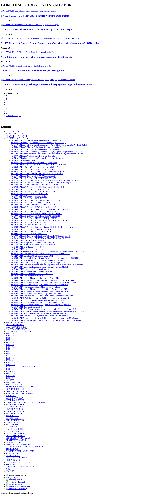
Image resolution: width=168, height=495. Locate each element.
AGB (8, 469)
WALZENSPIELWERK (15, 436)
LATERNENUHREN (14, 398)
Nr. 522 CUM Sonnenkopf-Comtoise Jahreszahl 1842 (32, 256)
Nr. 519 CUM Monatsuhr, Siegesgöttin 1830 (28, 249)
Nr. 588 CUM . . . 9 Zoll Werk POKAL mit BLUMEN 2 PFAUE (36, 214)
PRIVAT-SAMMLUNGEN (17, 458)
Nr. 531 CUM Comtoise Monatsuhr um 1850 (28, 276)
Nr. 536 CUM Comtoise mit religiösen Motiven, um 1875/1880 (35, 287)
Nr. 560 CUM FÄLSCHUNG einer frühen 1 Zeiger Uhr (33, 156)
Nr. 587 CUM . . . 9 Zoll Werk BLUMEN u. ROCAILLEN (34, 211)
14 (7, 113)
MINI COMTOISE (13, 382)
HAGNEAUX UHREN (15, 407)
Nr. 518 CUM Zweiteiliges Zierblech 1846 (27, 247)
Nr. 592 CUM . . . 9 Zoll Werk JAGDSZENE (28, 222)
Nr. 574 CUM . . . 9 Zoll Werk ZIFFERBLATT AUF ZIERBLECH (37, 187)
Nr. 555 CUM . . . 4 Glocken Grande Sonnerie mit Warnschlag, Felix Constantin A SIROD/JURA (50, 43)
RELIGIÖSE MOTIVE (15, 404)
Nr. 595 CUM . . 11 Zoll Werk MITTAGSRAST (30, 225)
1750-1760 (10, 338)
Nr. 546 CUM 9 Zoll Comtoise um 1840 (26, 307)
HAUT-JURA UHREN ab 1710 (18, 331)
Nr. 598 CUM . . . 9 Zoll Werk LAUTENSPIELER (31, 231)
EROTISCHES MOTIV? (16, 440)
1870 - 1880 (10, 373)
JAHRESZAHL (12, 416)
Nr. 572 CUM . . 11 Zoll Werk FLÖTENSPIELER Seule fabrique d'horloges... (41, 183)
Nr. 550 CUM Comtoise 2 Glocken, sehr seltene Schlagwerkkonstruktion (39, 316)
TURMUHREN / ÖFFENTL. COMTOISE (23, 387)
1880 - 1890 (10, 376)
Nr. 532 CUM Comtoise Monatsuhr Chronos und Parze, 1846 (35, 278)
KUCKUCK (11, 396)
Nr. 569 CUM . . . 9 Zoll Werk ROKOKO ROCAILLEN (33, 176)
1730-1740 (10, 333)
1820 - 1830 (10, 360)
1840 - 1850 (10, 365)
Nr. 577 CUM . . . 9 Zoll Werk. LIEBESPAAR (29, 194)
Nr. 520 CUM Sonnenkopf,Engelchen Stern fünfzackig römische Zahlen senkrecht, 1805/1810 (47, 251)
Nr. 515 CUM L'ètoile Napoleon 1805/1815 (28, 240)
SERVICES (10, 464)
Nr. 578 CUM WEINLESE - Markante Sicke (28, 196)
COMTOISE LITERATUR (17, 136)
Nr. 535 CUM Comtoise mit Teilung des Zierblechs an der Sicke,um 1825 (39, 285)
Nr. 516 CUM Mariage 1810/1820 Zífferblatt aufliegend (32, 242)
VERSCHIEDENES (14, 453)
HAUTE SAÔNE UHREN (17, 329)
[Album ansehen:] (28, 11)
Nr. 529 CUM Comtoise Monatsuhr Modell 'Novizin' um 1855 (35, 271)
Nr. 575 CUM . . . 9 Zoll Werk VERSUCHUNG (30, 189)
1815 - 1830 (10, 356)
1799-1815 (10, 353)
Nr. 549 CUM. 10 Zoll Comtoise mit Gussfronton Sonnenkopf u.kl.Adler (39, 313)
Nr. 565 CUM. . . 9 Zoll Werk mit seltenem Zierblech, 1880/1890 (36, 167)
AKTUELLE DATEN (15, 134)
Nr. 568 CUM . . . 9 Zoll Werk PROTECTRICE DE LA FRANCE (37, 174)
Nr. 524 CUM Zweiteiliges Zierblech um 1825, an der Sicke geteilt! (37, 260)
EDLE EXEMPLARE (15, 325)
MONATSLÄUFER (14, 413)
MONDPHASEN (13, 424)
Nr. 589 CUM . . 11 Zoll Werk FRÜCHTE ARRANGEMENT (35, 216)
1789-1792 (10, 347)
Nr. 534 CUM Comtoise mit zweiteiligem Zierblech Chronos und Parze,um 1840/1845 (44, 282)
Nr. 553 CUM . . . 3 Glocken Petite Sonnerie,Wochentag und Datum (35, 15)
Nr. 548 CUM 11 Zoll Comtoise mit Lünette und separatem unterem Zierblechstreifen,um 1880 (47, 311)
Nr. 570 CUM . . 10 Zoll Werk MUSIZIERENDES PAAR (34, 178)
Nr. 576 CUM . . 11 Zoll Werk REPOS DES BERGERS (33, 191)
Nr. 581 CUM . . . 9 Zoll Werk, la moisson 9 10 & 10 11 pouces (35, 200)
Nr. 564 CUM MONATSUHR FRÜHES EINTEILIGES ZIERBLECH (39, 165)
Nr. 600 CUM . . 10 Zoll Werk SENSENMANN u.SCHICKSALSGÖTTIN (41, 236)
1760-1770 (10, 340)
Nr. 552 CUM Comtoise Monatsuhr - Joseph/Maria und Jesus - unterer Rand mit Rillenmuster (47, 320)
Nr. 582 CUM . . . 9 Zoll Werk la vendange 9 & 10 (30, 203)
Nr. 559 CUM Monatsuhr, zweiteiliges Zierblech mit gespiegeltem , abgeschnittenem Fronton (47, 154)
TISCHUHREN (12, 449)
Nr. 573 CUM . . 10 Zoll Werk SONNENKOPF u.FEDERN (34, 185)
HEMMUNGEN (12, 418)
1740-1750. (10, 336)
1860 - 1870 (10, 371)
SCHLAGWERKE (13, 422)
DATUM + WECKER (15, 429)
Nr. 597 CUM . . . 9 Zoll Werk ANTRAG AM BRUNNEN (34, 229)
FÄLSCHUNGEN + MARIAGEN (20, 451)
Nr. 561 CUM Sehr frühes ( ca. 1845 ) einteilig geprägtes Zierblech (37, 158)
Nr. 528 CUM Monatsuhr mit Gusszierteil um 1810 (31, 269)
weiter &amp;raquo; (13, 116)
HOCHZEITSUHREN (15, 411)
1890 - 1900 (10, 378)
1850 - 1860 (10, 369)
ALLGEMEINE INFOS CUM (18, 462)
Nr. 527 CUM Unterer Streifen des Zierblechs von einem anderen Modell (39, 267)
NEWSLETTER (12, 131)
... (6, 111)
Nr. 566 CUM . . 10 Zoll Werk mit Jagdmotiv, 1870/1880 (33, 169)
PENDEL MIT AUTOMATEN (18, 322)
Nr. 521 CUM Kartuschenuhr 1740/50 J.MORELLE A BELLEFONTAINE (40, 254)
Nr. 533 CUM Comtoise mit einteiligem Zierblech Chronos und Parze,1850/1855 (42, 280)
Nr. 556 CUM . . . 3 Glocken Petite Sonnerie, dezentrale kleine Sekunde (36, 57)
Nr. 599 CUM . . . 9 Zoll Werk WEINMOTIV (29, 234)
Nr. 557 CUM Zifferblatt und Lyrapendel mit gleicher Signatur (32, 70)
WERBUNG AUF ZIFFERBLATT (20, 444)
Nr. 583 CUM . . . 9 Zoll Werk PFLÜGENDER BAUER (33, 205)
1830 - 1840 (10, 362)
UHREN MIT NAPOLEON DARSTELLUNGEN (26, 402)
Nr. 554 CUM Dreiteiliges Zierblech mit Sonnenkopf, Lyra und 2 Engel (36, 29)
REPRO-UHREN (13, 456)
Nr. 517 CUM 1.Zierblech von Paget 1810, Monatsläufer (33, 245)
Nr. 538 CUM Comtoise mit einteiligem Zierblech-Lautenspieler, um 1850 (39, 291)
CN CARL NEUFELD (15, 442)
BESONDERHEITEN (15, 433)
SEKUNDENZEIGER (15, 420)
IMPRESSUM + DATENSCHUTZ (20, 467)
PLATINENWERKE (14, 409)
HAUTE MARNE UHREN (17, 327)
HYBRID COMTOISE (15, 400)
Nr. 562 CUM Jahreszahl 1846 (23, 160)
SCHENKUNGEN (13, 460)
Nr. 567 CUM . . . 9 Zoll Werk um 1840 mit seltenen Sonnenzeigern (37, 171)
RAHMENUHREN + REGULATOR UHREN (24, 447)
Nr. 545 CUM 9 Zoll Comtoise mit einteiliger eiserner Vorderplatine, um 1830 (41, 305)
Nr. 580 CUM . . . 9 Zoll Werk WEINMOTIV (29, 198)
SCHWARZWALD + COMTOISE (20, 393)
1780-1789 (10, 345)
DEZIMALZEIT (12, 431)
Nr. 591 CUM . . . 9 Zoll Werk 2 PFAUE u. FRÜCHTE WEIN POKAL (39, 220)
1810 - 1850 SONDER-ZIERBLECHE (21, 367)
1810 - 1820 (10, 358)
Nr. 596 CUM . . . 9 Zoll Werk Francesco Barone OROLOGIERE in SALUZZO (42, 227)
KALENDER (11, 427)
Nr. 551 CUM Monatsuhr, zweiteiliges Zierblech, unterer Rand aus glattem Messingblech (45, 318)
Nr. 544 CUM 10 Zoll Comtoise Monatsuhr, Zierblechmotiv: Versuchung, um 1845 (43, 302)
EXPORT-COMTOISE (15, 389)
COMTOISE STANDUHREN (18, 391)
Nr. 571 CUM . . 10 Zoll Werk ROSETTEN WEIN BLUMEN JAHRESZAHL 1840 (44, 180)
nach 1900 (10, 380)
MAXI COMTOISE (14, 385)
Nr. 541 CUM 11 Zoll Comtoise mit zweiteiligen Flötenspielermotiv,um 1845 (41, 298)
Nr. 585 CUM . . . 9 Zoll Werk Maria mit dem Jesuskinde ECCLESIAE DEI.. (41, 209)
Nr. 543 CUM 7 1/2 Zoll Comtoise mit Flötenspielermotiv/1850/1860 (37, 300)
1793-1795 (10, 349)
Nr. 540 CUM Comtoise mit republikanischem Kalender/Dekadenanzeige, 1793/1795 (44, 296)
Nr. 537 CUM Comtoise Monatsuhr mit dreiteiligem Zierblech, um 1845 (39, 289)
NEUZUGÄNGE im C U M (17, 138)
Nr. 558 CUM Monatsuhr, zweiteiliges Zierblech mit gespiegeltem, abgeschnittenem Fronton (47, 84)
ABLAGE (10, 471)
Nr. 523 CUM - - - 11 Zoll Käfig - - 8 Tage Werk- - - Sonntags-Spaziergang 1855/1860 (44, 258)
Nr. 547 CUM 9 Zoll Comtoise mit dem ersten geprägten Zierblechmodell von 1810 (43, 309)
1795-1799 (10, 351)
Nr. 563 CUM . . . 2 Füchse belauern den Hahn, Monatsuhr (34, 163)
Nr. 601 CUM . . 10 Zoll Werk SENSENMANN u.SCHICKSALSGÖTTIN (41, 238)
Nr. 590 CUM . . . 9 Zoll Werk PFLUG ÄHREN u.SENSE (34, 218)
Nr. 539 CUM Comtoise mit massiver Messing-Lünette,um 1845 (36, 294)
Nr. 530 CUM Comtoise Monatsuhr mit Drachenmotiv (32, 274)
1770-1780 (10, 342)
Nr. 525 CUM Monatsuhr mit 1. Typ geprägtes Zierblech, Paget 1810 (38, 262)
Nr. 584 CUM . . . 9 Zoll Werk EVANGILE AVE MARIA (33, 207)
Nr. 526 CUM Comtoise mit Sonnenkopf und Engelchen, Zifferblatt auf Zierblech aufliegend (47, 265)
